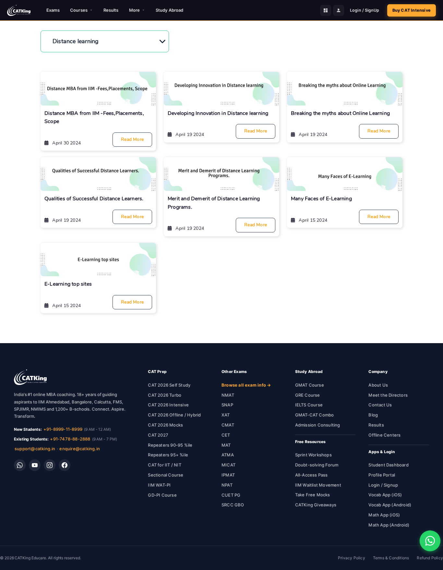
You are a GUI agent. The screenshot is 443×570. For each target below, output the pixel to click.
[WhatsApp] (20, 465)
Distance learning (76, 41)
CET (226, 435)
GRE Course (307, 395)
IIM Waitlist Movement (318, 485)
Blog (373, 414)
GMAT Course (309, 385)
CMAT (228, 425)
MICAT (228, 464)
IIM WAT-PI (159, 485)
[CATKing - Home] (18, 10)
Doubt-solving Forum (317, 464)
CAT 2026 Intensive (168, 404)
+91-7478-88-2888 (70, 438)
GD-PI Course (162, 495)
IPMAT (228, 474)
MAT (226, 445)
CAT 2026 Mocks (165, 425)
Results (111, 10)
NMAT (228, 395)
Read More (132, 139)
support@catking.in (35, 448)
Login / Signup (383, 485)
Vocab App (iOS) (385, 494)
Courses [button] (79, 10)
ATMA (228, 454)
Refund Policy (430, 557)
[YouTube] (35, 465)
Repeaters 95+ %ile (168, 454)
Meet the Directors (388, 395)
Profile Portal (381, 474)
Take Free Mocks (312, 494)
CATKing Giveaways (315, 504)
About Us (378, 385)
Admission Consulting (317, 425)
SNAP (227, 404)
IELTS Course (309, 404)
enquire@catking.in (79, 448)
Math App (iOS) (384, 514)
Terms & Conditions (391, 557)
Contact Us (380, 404)
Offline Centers (384, 435)
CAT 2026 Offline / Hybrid (174, 414)
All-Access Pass (311, 474)
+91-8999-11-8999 (62, 429)
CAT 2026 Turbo (164, 395)
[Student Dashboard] (325, 10)
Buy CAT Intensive (411, 10)
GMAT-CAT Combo (314, 414)
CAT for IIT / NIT (164, 464)
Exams (53, 10)
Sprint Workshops (313, 454)
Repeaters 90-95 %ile (170, 445)
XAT (226, 414)
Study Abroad (169, 10)
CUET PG (231, 495)
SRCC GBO (233, 504)
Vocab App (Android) (389, 504)
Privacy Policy (351, 557)
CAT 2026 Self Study (169, 385)
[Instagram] (49, 465)
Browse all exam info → (246, 385)
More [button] (134, 10)
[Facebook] (64, 465)
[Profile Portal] (338, 10)
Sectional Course (165, 474)
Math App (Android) (388, 524)
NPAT (227, 485)
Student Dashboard (388, 464)
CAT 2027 (158, 435)
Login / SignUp (364, 10)
